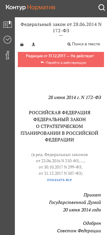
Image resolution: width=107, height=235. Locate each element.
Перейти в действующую (66, 63)
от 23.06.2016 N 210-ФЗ (57, 160)
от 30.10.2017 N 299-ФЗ (60, 167)
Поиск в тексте (86, 44)
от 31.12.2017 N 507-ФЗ (60, 173)
